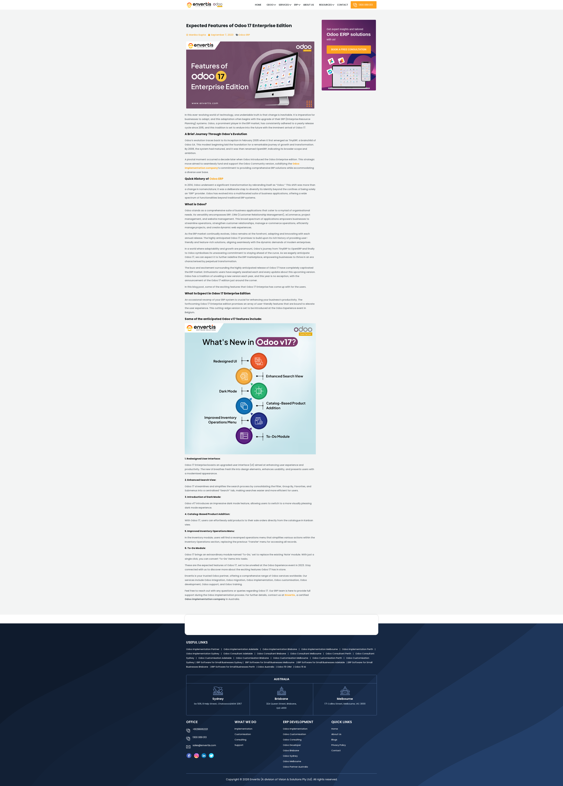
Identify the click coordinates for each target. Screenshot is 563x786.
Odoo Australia (266, 666)
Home (258, 4)
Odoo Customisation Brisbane (252, 657)
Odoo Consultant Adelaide (238, 653)
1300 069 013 (366, 4)
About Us (308, 4)
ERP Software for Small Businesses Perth (233, 666)
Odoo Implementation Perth (358, 649)
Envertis (290, 595)
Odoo (270, 4)
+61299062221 (200, 729)
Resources (325, 4)
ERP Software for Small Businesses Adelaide (321, 662)
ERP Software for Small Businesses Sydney (220, 662)
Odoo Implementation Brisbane (280, 649)
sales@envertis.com (204, 745)
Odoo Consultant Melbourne (306, 653)
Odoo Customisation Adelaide (215, 657)
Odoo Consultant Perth (339, 653)
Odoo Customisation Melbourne (291, 657)
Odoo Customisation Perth (327, 657)
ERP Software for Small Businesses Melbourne (270, 662)
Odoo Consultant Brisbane (272, 653)
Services (284, 4)
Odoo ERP (244, 35)
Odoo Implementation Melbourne (319, 649)
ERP (296, 4)
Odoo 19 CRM (284, 666)
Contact (342, 4)
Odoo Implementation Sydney (203, 653)
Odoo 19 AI (300, 666)
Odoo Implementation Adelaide (241, 649)
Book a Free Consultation (348, 49)
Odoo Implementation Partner (203, 649)
